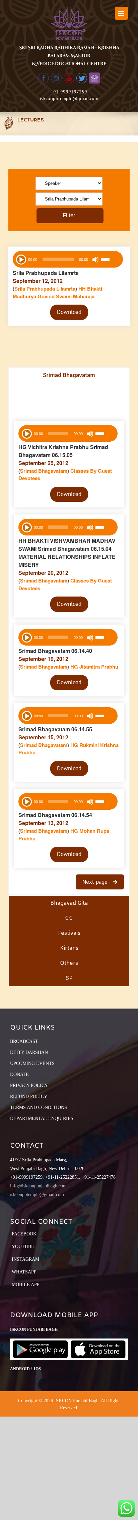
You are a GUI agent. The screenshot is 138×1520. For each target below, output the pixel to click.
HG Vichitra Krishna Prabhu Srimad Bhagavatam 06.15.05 (63, 451)
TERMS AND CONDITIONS (38, 1107)
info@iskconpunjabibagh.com (38, 1185)
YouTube (23, 1246)
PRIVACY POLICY (29, 1085)
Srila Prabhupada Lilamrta (46, 273)
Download (69, 312)
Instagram (25, 1259)
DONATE (19, 1074)
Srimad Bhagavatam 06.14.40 (55, 651)
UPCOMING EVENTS (32, 1063)
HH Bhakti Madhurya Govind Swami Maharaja (57, 292)
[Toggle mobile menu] (121, 13)
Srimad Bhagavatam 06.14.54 (55, 815)
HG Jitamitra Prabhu (94, 666)
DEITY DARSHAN (29, 1052)
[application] (68, 259)
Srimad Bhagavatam (43, 470)
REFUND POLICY (28, 1096)
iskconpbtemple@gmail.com (69, 98)
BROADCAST (24, 1041)
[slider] (110, 260)
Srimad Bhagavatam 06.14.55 (55, 729)
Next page (95, 881)
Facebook (24, 1233)
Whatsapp (24, 1271)
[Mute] (95, 259)
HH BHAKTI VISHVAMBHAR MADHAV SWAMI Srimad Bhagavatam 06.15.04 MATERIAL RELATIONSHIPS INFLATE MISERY (67, 552)
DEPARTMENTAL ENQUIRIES (41, 1118)
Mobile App (26, 1284)
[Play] (20, 259)
